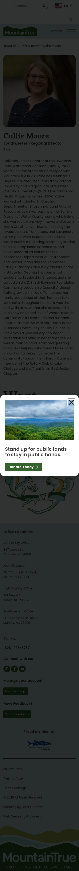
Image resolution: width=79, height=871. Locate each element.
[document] (39, 435)
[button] (71, 402)
